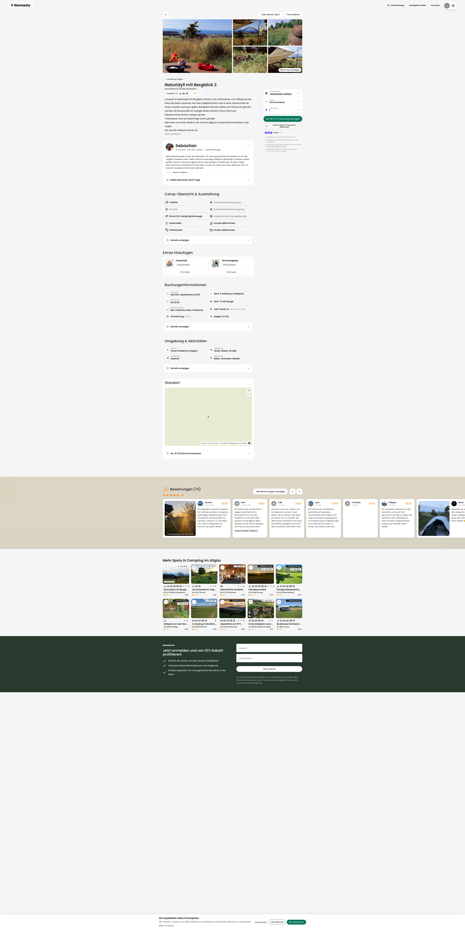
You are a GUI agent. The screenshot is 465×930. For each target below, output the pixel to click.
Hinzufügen (185, 272)
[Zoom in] (249, 390)
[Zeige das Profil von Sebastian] (248, 145)
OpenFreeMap (213, 443)
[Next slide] (299, 491)
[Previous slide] (292, 491)
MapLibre (204, 443)
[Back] (166, 14)
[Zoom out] (249, 394)
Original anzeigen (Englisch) (246, 530)
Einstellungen (261, 922)
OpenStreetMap (242, 443)
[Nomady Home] (21, 5)
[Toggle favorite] (166, 567)
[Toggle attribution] (249, 443)
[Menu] (450, 5)
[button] (208, 417)
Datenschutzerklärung (252, 683)
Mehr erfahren (166, 925)
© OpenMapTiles (224, 443)
